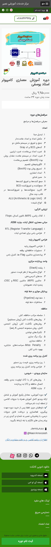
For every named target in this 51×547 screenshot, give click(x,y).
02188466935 (24, 18)
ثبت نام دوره (25, 541)
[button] (45, 3)
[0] (44, 19)
